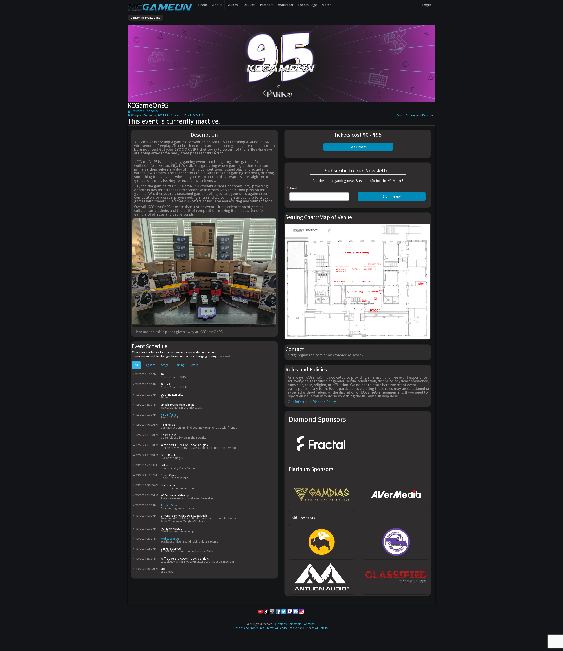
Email (293, 188)
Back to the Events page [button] (145, 17)
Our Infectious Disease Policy (312, 402)
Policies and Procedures (249, 628)
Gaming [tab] (180, 365)
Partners (266, 5)
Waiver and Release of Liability (309, 628)
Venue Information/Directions (416, 115)
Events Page (307, 5)
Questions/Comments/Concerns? (295, 624)
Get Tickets (358, 147)
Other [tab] (194, 365)
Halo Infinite (168, 414)
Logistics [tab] (149, 365)
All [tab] (136, 365)
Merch (326, 5)
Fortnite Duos (169, 505)
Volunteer (286, 5)
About (217, 5)
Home (203, 5)
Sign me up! (392, 196)
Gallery (232, 5)
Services (249, 5)
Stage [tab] (164, 365)
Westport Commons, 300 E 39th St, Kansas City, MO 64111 (166, 115)
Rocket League (170, 538)
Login (426, 5)
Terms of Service (277, 628)
